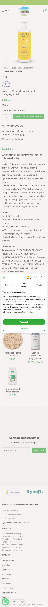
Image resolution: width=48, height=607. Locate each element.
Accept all (24, 322)
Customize (24, 328)
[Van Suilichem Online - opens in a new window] (36, 277)
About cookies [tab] (24, 285)
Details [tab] (39, 285)
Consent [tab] (8, 285)
